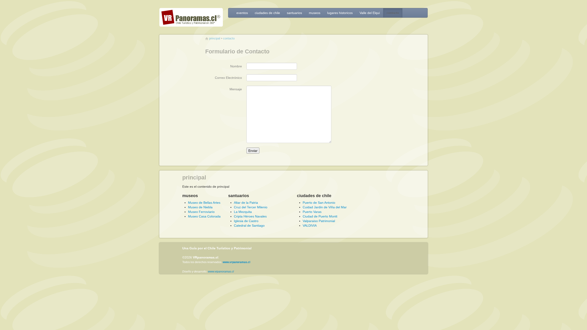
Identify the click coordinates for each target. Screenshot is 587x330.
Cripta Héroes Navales (250, 216)
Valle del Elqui (370, 13)
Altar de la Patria (246, 202)
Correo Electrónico (228, 78)
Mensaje (236, 89)
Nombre (236, 66)
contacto (393, 13)
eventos (242, 13)
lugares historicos (340, 13)
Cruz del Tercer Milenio (250, 207)
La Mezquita (243, 212)
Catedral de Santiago (249, 225)
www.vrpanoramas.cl (221, 271)
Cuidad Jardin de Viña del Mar (325, 207)
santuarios (294, 13)
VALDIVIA (310, 225)
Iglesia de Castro (246, 221)
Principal (214, 38)
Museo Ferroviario (201, 212)
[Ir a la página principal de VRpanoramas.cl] (191, 18)
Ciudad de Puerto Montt (320, 216)
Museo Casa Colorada (204, 216)
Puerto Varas (312, 212)
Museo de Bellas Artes (204, 202)
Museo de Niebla (200, 207)
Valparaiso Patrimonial (319, 221)
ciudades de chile (267, 13)
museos (314, 13)
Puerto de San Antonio (319, 202)
